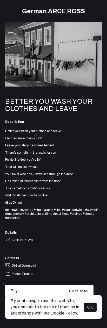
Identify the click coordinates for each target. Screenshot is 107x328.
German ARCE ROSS (53, 11)
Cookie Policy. (64, 313)
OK (90, 307)
